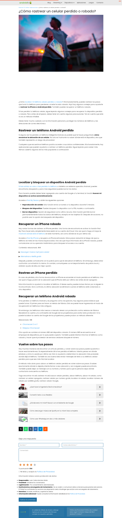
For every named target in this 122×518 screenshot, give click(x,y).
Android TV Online (75, 514)
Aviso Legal (73, 512)
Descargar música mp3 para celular (34, 252)
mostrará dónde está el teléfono (32, 234)
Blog (49, 3)
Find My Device (32, 200)
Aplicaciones (81, 3)
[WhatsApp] (26, 429)
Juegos (91, 3)
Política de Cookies (91, 510)
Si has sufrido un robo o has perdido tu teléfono (38, 186)
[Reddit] (45, 429)
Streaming (56, 3)
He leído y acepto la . (37, 472)
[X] (21, 429)
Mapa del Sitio (89, 512)
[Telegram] (40, 429)
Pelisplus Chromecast (30, 328)
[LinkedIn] (35, 429)
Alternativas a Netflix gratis (30, 256)
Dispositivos (69, 3)
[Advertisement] (61, 86)
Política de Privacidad (46, 472)
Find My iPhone (32, 238)
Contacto (99, 3)
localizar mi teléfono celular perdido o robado (43, 102)
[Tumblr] (30, 429)
